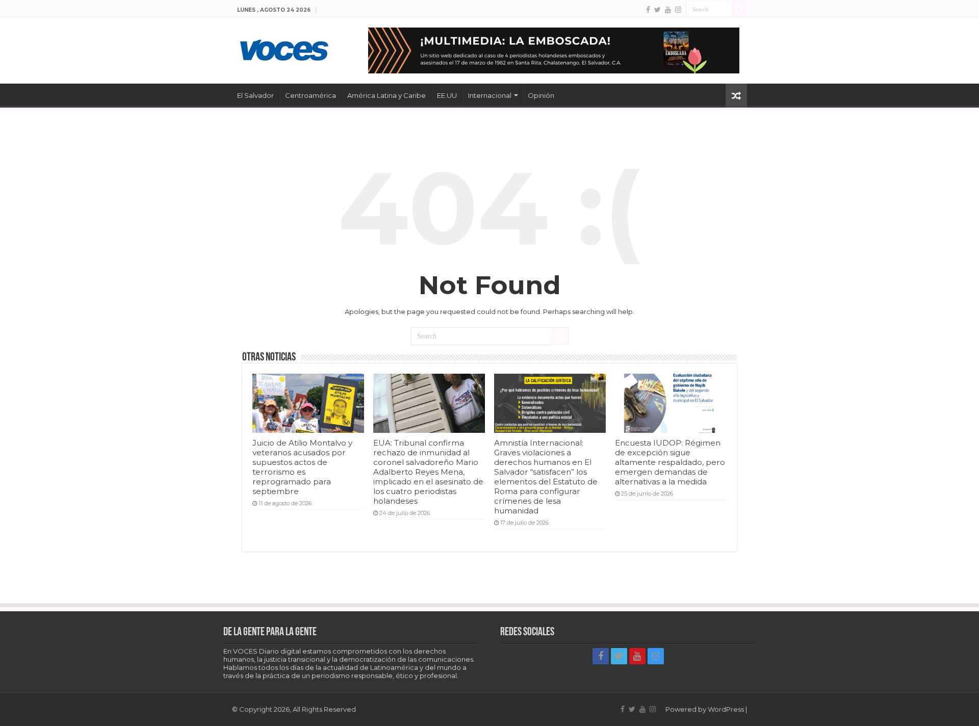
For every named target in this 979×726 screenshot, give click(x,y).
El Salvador (255, 95)
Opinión (541, 95)
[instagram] (678, 10)
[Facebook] (648, 10)
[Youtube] (668, 10)
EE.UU (447, 95)
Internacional (489, 95)
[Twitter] (657, 10)
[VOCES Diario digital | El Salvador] (284, 48)
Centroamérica (310, 95)
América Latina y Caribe (386, 95)
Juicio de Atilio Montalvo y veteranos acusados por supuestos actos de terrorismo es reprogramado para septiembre (302, 467)
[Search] (739, 9)
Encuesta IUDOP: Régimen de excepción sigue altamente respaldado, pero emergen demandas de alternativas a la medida (670, 462)
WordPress (726, 709)
